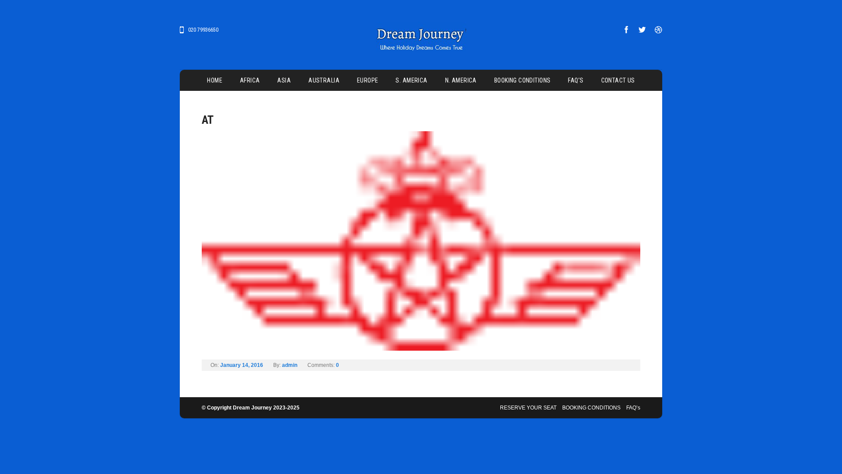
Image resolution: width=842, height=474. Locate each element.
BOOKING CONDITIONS (522, 80)
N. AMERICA (461, 80)
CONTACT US (618, 80)
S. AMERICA (411, 80)
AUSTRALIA (323, 80)
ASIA (284, 80)
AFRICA (250, 80)
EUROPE (367, 80)
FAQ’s (575, 80)
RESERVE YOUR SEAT (528, 408)
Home (214, 80)
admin (289, 365)
